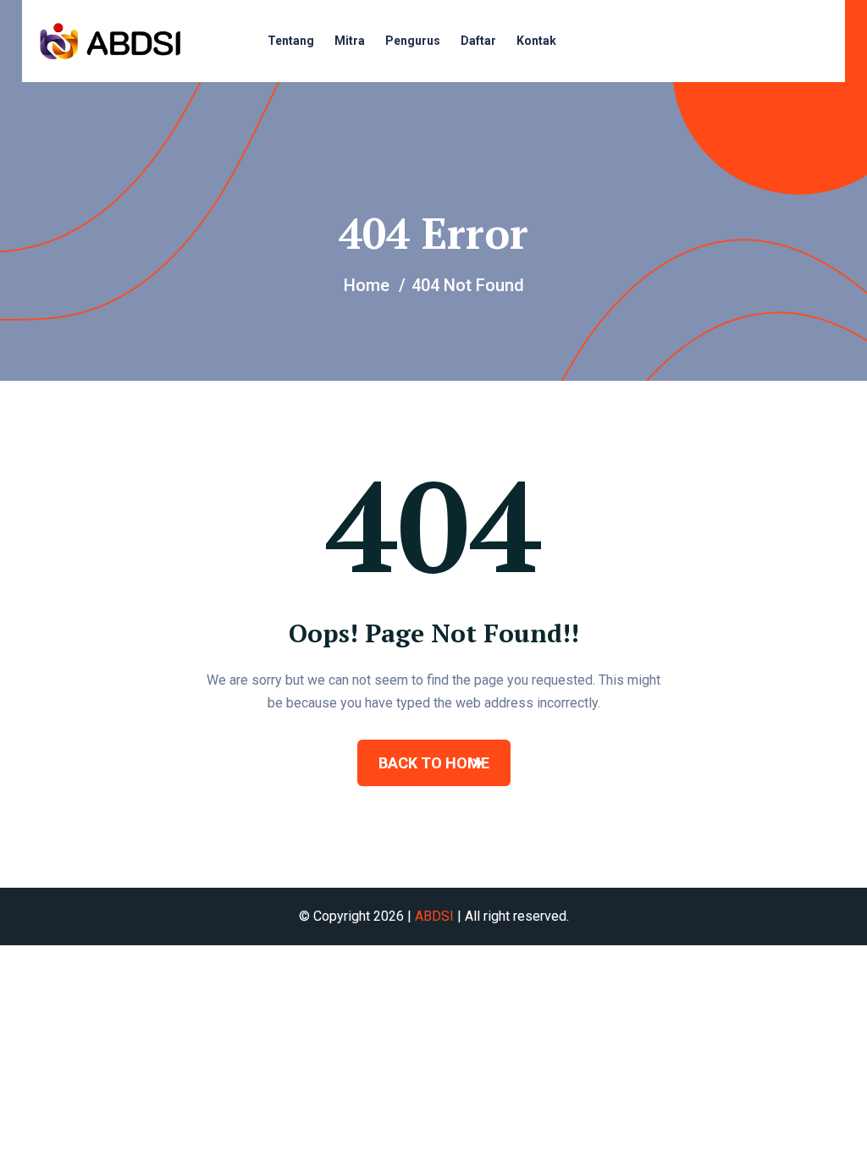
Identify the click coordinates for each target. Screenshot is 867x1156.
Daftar (478, 40)
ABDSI (434, 916)
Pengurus (412, 40)
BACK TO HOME (433, 763)
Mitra (349, 40)
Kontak (536, 40)
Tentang (291, 40)
